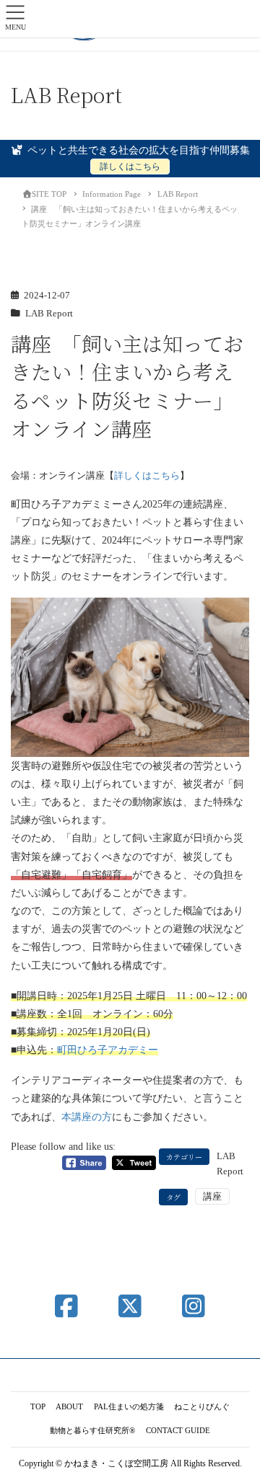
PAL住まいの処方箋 (129, 1406)
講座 (212, 1196)
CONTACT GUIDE (178, 1430)
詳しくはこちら (130, 166)
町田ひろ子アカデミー (107, 1050)
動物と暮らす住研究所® (92, 1430)
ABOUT (69, 1406)
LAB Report (49, 314)
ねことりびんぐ (202, 1406)
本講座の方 (86, 1117)
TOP (38, 1406)
